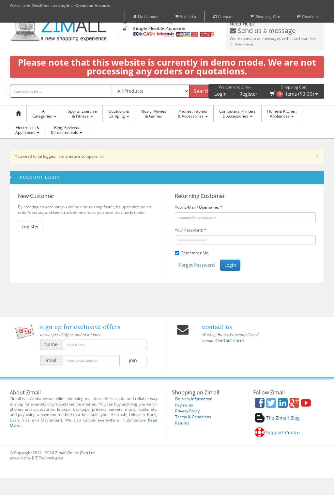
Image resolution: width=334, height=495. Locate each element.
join (133, 360)
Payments (184, 405)
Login (220, 93)
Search (201, 91)
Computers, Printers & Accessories (237, 114)
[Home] (20, 114)
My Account (148, 17)
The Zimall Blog (283, 418)
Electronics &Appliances (27, 130)
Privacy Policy (187, 410)
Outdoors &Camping (118, 114)
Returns (182, 423)
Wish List (187, 17)
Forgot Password (197, 265)
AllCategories (42, 114)
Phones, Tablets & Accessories (192, 114)
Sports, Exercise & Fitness (82, 114)
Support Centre (283, 432)
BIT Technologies (47, 457)
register (30, 226)
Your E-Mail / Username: (198, 207)
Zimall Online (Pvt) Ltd (75, 452)
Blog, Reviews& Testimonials (65, 130)
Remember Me (194, 253)
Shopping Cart (267, 17)
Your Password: (190, 230)
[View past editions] (24, 331)
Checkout (310, 17)
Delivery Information (193, 398)
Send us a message (266, 30)
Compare (225, 17)
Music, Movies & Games (153, 114)
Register (248, 93)
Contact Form (229, 340)
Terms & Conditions (193, 416)
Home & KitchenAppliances (281, 114)
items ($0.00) (297, 93)
